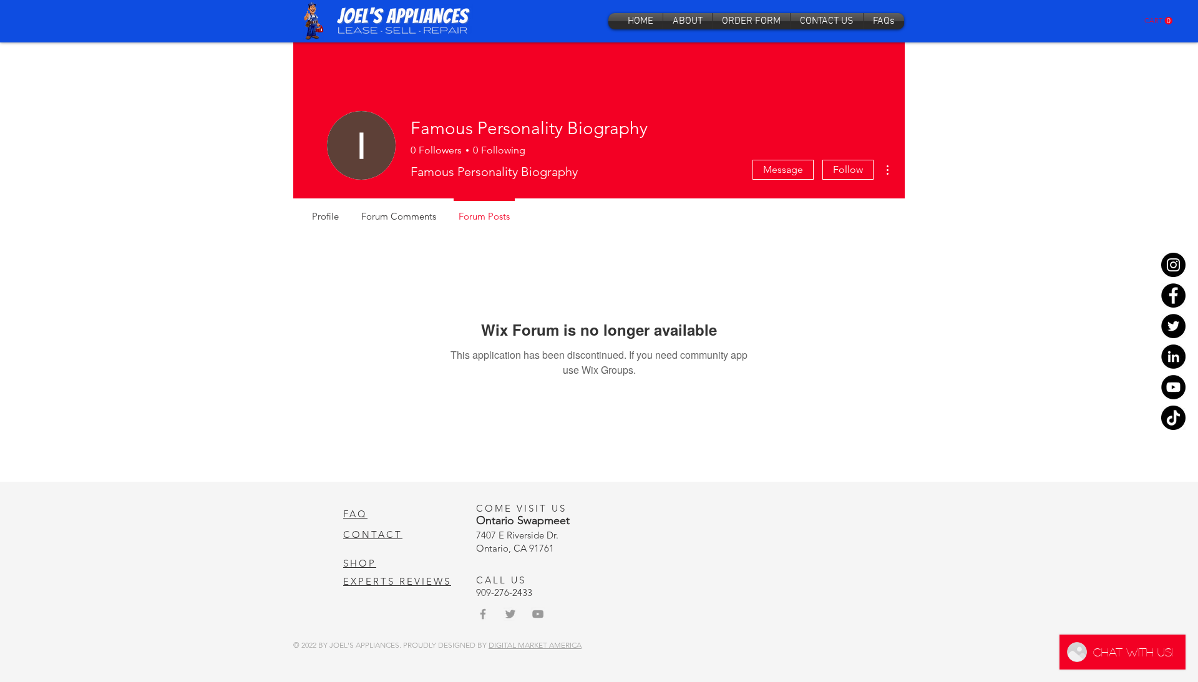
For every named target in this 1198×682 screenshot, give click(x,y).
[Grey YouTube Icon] (538, 614)
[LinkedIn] (1173, 356)
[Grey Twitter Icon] (510, 614)
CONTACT (372, 534)
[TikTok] (1173, 418)
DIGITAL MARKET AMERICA (535, 645)
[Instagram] (1173, 265)
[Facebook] (1173, 295)
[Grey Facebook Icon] (483, 614)
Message (783, 169)
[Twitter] (1173, 326)
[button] (1158, 21)
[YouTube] (1173, 387)
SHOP (359, 563)
